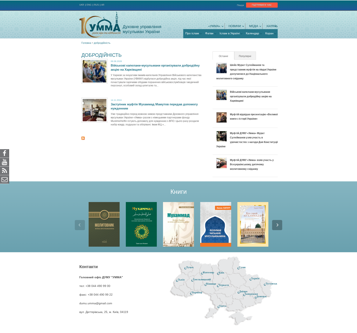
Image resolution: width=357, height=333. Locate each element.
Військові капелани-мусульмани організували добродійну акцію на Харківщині (251, 96)
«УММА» (214, 26)
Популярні (245, 56)
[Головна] (100, 25)
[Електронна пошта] (4, 179)
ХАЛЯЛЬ (272, 26)
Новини (234, 26)
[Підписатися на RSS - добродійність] (83, 138)
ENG (89, 5)
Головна (86, 43)
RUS (96, 5)
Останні (226, 56)
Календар (252, 33)
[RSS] (4, 170)
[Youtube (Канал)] (4, 162)
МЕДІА (253, 26)
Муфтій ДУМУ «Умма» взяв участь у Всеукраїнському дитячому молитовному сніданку (252, 164)
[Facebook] (4, 153)
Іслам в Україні (230, 33)
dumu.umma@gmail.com (95, 303)
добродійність (102, 43)
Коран (269, 33)
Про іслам (192, 33)
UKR (81, 5)
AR (102, 5)
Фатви (209, 33)
